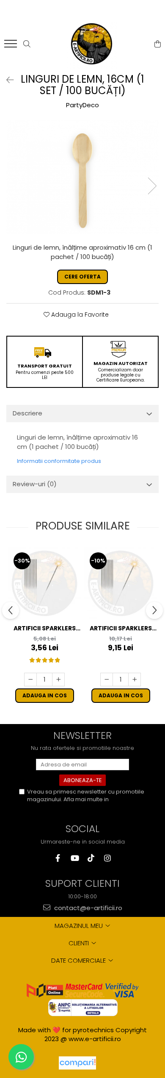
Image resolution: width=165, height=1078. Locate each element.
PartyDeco (82, 104)
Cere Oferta (82, 276)
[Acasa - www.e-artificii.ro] (91, 44)
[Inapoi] (6, 80)
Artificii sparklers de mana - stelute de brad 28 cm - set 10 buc (121, 628)
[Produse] (11, 46)
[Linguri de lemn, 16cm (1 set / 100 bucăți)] (82, 177)
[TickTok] (90, 858)
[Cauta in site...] (27, 44)
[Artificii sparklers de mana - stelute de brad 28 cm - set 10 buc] (120, 583)
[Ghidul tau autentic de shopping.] (77, 1063)
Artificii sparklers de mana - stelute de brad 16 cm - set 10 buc (45, 628)
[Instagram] (107, 858)
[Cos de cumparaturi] (157, 44)
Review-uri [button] (35, 483)
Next (152, 186)
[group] (82, 177)
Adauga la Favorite (79, 314)
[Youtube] (74, 858)
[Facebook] (57, 858)
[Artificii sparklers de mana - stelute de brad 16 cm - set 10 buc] (44, 583)
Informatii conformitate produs (59, 461)
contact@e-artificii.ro (87, 907)
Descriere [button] (27, 413)
